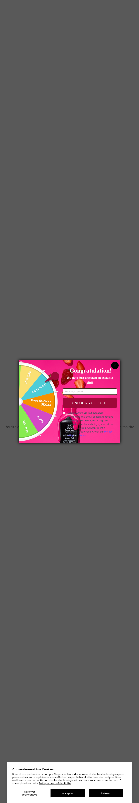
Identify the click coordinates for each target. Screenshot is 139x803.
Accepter (67, 793)
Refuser (105, 793)
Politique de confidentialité (55, 783)
